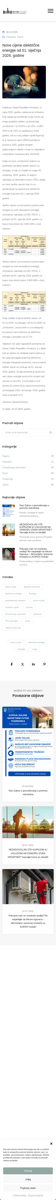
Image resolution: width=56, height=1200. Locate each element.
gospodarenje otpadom (15, 600)
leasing (29, 607)
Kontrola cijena (12, 607)
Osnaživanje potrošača (14, 467)
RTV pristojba (11, 621)
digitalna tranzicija (32, 587)
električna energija (13, 593)
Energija (32, 593)
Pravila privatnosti (35, 1195)
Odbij (28, 1179)
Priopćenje (7, 479)
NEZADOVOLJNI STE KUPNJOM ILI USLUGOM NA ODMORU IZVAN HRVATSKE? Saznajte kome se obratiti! (28, 853)
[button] (51, 1143)
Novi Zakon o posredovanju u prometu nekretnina (28, 792)
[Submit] (51, 433)
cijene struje (10, 587)
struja (27, 621)
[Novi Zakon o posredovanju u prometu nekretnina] (8, 510)
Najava (5, 456)
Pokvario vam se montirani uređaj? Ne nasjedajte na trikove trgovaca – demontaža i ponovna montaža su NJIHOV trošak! (28, 921)
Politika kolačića (20, 1195)
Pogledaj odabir (28, 1188)
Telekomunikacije (13, 628)
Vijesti (20, 37)
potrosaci (37, 614)
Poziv (5, 473)
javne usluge (38, 600)
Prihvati (28, 1171)
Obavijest (11, 37)
